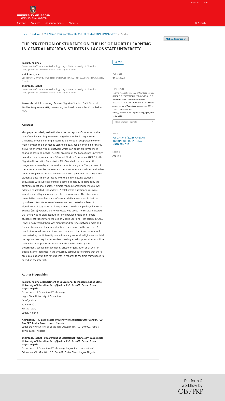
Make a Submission (176, 38)
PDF (119, 62)
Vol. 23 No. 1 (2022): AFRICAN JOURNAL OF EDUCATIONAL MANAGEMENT (80, 33)
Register (195, 2)
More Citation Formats (126, 121)
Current (21, 23)
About (72, 23)
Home (25, 33)
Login (205, 2)
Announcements (54, 23)
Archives (35, 23)
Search (201, 23)
